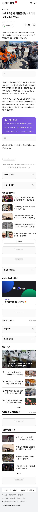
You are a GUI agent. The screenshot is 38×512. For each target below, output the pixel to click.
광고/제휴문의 (12, 495)
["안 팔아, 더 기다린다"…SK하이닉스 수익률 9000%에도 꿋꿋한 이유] (30, 405)
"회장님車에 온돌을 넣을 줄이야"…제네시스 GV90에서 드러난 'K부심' (24, 217)
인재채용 (20, 495)
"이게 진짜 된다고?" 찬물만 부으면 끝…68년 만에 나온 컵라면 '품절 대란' (19, 131)
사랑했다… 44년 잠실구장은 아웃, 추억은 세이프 (25, 458)
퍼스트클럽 (5, 498)
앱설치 (14, 490)
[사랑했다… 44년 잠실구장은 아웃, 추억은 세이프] (8, 461)
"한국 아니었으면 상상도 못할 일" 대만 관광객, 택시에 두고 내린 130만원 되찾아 (19, 123)
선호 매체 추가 (9, 25)
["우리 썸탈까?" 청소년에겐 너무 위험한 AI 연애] (8, 471)
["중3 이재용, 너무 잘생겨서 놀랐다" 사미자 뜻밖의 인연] (7, 211)
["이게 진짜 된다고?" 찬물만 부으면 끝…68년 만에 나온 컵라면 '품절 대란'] (30, 386)
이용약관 (15, 501)
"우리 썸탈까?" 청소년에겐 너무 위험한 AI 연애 (25, 467)
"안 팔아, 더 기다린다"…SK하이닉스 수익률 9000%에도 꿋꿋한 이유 (14, 402)
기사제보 (19, 498)
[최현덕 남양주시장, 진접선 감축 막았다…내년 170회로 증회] (30, 395)
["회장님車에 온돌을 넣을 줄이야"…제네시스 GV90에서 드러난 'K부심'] (7, 220)
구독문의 (12, 498)
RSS (24, 498)
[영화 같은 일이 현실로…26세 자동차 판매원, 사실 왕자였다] (7, 238)
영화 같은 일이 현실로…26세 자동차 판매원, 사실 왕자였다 (19, 127)
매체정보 (22, 501)
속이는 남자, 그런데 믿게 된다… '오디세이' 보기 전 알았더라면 (25, 438)
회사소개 (4, 495)
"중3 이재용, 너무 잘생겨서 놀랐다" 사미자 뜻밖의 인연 (24, 208)
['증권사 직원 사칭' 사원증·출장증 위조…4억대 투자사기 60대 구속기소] (7, 229)
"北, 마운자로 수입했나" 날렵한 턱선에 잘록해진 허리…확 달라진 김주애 (24, 199)
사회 (3, 9)
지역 (8, 9)
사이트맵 (31, 490)
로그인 (6, 490)
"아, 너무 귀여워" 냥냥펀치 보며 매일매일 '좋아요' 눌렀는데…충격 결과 (14, 374)
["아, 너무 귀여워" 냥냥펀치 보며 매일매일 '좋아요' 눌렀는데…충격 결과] (30, 376)
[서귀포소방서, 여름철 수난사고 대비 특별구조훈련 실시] (19, 55)
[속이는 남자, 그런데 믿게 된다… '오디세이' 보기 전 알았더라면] (8, 442)
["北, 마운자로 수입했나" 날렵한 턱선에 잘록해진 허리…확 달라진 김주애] (7, 202)
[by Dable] (32, 412)
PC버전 (23, 490)
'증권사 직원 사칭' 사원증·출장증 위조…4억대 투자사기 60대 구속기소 (24, 226)
